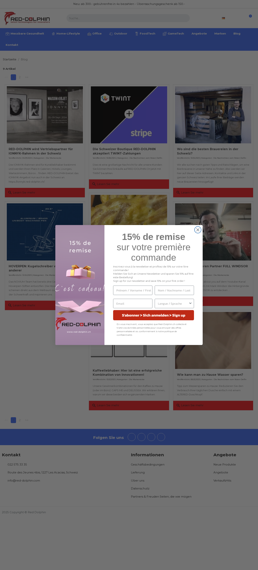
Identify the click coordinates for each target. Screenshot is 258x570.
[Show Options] (190, 303)
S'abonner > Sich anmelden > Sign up (153, 315)
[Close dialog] (198, 230)
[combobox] (173, 303)
